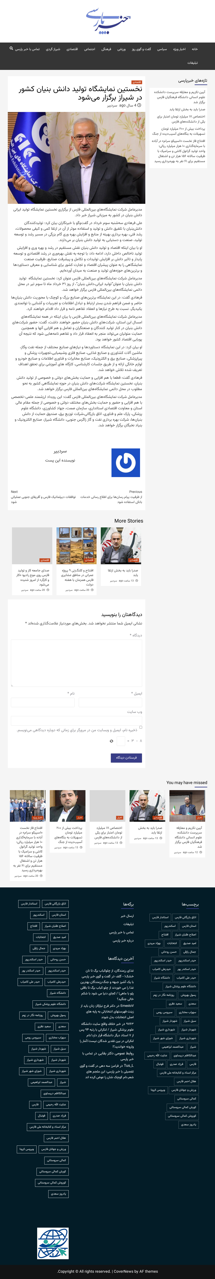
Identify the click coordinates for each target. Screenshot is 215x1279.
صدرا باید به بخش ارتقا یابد (123, 573)
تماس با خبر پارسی (27, 49)
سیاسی (162, 49)
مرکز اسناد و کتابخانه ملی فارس (178, 1073)
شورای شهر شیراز (163, 1038)
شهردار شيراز (170, 1021)
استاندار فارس (160, 917)
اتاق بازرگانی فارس (185, 917)
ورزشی (121, 49)
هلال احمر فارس (186, 1081)
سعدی (192, 1004)
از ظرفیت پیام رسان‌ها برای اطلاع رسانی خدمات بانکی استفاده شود (111, 497)
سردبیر (112, 106)
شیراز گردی (53, 49)
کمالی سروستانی (186, 1098)
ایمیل (136, 694)
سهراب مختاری (187, 1012)
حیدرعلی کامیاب (161, 969)
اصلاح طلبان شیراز (185, 934)
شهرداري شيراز (166, 1029)
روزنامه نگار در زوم (163, 995)
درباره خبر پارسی (123, 940)
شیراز (193, 1047)
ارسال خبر (127, 916)
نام (71, 694)
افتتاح (164, 934)
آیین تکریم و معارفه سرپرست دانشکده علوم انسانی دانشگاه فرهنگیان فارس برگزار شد (179, 97)
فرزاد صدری (176, 1064)
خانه (195, 49)
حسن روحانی (169, 952)
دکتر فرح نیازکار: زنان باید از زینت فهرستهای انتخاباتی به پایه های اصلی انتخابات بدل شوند (107, 1011)
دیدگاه (136, 636)
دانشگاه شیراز (162, 978)
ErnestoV (127, 1006)
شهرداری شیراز (187, 1038)
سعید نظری (175, 1004)
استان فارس (189, 926)
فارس (193, 1064)
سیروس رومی (164, 1012)
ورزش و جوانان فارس (184, 1090)
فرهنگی (106, 49)
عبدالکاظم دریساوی (185, 1055)
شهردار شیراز (188, 1029)
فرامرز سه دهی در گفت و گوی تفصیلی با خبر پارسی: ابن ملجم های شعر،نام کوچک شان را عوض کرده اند (107, 1071)
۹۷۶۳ (130, 1024)
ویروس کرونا (158, 1090)
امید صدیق (189, 943)
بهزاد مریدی (154, 943)
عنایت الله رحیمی (157, 1055)
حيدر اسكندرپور (187, 960)
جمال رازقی (189, 952)
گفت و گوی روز (141, 49)
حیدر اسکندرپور (163, 960)
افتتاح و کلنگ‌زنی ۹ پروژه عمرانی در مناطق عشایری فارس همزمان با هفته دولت (77, 577)
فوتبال (159, 1064)
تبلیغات (192, 63)
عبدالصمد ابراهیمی (173, 1047)
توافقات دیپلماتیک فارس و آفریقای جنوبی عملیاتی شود (43, 497)
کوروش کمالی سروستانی (182, 1116)
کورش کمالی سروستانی (182, 1107)
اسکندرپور (170, 926)
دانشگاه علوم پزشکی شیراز (180, 986)
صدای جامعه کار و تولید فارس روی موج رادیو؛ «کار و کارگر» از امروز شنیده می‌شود (32, 577)
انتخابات (172, 943)
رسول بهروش (188, 995)
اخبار (199, 818)
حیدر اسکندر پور (186, 969)
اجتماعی (89, 49)
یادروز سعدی (188, 1124)
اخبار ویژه (179, 49)
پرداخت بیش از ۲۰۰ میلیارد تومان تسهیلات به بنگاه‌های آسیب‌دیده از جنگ (178, 132)
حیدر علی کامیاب (186, 978)
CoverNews (123, 1272)
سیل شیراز (190, 1021)
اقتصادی (72, 49)
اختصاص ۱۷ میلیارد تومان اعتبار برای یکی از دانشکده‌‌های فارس (181, 119)
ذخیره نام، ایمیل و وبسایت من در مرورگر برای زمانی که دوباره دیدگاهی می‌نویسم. (77, 730)
